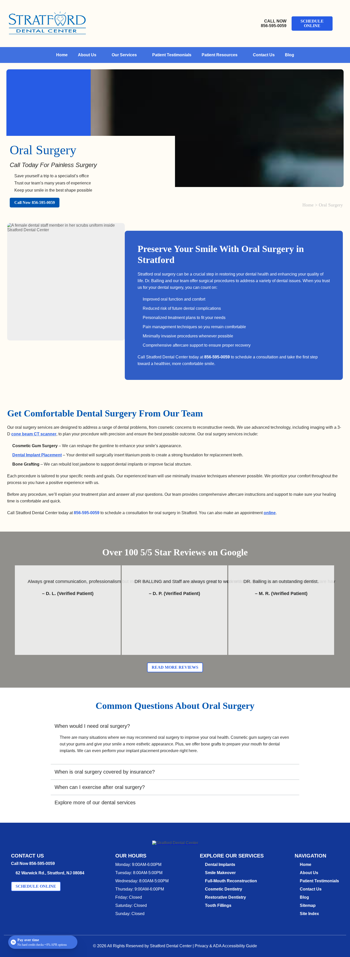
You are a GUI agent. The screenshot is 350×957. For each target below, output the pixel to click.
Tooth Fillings (218, 905)
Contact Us (264, 55)
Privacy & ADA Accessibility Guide (226, 946)
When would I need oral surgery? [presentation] (92, 726)
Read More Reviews (175, 667)
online (270, 513)
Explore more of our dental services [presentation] (95, 802)
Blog (289, 55)
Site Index (309, 913)
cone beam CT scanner (33, 434)
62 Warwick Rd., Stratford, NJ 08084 (50, 873)
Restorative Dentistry (225, 897)
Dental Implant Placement (37, 455)
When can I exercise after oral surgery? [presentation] (100, 787)
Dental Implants (220, 864)
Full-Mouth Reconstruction (231, 881)
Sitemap (308, 905)
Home (62, 55)
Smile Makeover (220, 873)
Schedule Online (312, 23)
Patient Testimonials (171, 55)
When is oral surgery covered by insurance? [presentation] (105, 772)
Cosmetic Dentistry (223, 889)
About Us (87, 55)
